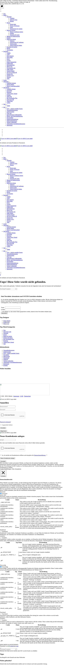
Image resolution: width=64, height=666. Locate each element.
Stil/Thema (6, 87)
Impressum (9, 125)
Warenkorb (6, 358)
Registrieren (3, 431)
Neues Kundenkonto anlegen (7, 458)
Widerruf (5, 359)
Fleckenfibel (10, 117)
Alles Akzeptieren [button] (16, 469)
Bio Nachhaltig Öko (12, 98)
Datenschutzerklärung (12, 119)
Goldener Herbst (11, 89)
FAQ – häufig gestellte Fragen (15, 108)
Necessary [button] (2, 492)
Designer (5, 51)
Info (4, 107)
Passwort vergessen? (5, 422)
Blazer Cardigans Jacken (16, 32)
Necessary (4, 493)
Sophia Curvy (10, 75)
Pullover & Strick (11, 39)
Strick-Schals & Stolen (16, 45)
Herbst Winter (10, 84)
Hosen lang (13, 24)
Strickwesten (13, 44)
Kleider (9, 38)
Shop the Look (7, 331)
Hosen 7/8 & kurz (14, 25)
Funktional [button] (3, 530)
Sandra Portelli (10, 71)
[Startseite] (16, 138)
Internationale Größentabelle (14, 114)
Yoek (8, 78)
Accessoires (10, 50)
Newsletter (6, 355)
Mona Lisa (9, 66)
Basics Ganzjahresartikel (13, 86)
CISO (8, 54)
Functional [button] (3, 612)
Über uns (9, 113)
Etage (8, 59)
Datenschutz (27, 396)
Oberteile (9, 16)
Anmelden (3, 428)
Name (2, 307)
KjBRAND (10, 63)
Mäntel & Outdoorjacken (13, 36)
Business (9, 92)
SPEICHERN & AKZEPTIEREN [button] (9, 644)
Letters (8, 102)
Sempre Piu (10, 74)
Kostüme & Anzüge (12, 47)
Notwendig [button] (3, 565)
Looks (5, 80)
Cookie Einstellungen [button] (5, 469)
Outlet (8, 105)
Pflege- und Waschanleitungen (15, 116)
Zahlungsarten (10, 111)
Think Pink (10, 101)
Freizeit (9, 95)
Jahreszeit (5, 81)
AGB (21, 396)
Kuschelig (9, 90)
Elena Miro (10, 57)
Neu (4, 13)
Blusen (12, 21)
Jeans (11, 27)
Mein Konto (6, 356)
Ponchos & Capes (14, 35)
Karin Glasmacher (11, 62)
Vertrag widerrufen (12, 122)
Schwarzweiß (10, 99)
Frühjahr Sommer (11, 83)
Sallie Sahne (10, 69)
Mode (4, 15)
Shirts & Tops (13, 19)
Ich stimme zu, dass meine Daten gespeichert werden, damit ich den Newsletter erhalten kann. (27, 311)
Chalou (8, 53)
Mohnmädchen (11, 65)
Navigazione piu (11, 68)
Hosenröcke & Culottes (16, 28)
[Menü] (2, 7)
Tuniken (12, 18)
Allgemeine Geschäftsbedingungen (16, 123)
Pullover (12, 41)
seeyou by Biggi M (12, 72)
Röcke (8, 48)
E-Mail (3, 309)
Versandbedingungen (12, 110)
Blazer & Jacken (11, 30)
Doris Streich (10, 56)
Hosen (8, 22)
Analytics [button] (2, 536)
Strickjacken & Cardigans (17, 42)
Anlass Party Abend (12, 93)
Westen (12, 33)
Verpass (9, 77)
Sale (4, 104)
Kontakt (5, 365)
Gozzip (8, 60)
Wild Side (9, 96)
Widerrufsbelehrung (12, 120)
